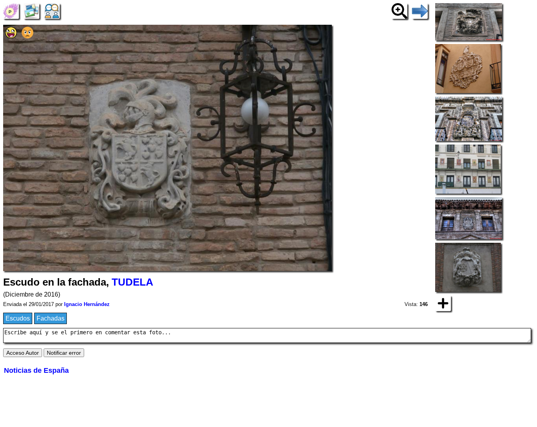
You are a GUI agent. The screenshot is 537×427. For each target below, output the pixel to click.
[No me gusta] (27, 36)
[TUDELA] (11, 10)
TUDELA (132, 282)
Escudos (18, 318)
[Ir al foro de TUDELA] (52, 10)
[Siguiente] (420, 10)
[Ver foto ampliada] (399, 10)
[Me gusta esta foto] (11, 36)
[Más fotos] (443, 302)
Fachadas (50, 318)
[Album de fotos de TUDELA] (31, 10)
